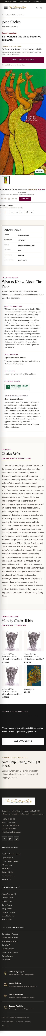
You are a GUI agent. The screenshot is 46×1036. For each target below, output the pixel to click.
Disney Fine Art (7, 905)
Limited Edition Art (8, 916)
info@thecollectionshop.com (11, 832)
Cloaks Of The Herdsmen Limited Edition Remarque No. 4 (12, 691)
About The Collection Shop (11, 854)
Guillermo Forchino (8, 912)
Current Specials (7, 956)
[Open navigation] (5, 7)
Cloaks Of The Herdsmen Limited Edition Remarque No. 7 (34, 656)
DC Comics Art (7, 901)
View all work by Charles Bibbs (16, 458)
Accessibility (6, 869)
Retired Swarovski (8, 949)
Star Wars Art (6, 945)
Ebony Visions (7, 909)
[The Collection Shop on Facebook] (4, 838)
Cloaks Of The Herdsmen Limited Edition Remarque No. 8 (12, 656)
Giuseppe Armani (7, 898)
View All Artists (7, 919)
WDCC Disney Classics (10, 952)
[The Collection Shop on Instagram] (10, 838)
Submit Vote (25, 198)
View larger (39, 171)
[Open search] (37, 7)
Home (3, 15)
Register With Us (7, 872)
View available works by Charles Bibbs (13, 65)
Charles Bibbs (11, 15)
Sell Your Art (6, 960)
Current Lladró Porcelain (10, 934)
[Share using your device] (27, 212)
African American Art (9, 894)
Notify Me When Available (23, 60)
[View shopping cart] (41, 7)
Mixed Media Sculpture (9, 941)
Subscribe (28, 1021)
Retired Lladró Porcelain (10, 938)
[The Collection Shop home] (21, 7)
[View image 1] (6, 180)
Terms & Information (7, 1021)
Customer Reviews (8, 876)
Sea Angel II (29, 688)
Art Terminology (7, 865)
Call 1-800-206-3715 (23, 741)
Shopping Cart (6, 879)
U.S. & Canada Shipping (10, 861)
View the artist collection (14, 625)
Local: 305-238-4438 (9, 829)
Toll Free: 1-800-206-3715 (10, 825)
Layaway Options (8, 857)
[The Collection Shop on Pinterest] (16, 838)
